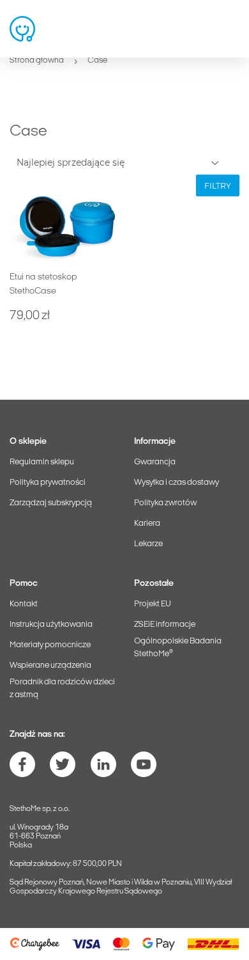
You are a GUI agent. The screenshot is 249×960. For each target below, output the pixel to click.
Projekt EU (152, 604)
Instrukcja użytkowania (51, 624)
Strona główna (37, 60)
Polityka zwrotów (165, 503)
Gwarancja (155, 462)
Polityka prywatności (48, 482)
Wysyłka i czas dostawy (176, 482)
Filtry (217, 186)
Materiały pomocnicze (50, 645)
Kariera (147, 523)
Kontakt (24, 604)
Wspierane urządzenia (50, 665)
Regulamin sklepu (42, 462)
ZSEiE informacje (164, 624)
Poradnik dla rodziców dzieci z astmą (62, 688)
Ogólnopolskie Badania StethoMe (178, 647)
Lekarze (148, 544)
